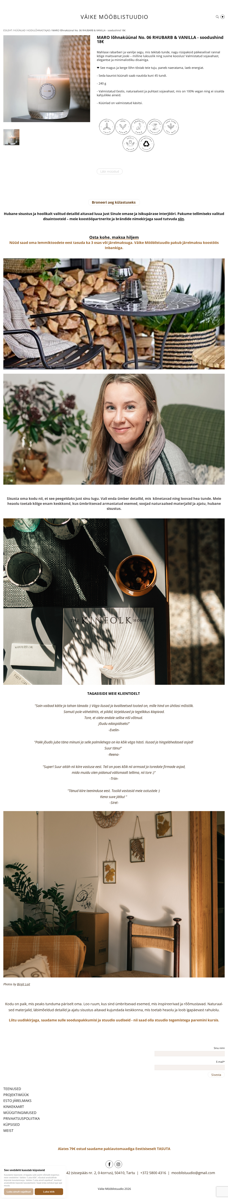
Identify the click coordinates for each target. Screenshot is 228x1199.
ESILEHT (7, 30)
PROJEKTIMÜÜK (16, 1094)
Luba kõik (49, 1191)
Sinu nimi (219, 1048)
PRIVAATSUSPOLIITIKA (21, 1118)
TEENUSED (12, 1088)
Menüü (222, 17)
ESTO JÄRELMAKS (17, 1100)
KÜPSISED (11, 1124)
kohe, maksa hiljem (119, 237)
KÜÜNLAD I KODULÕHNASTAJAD (32, 30)
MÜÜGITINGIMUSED (19, 1112)
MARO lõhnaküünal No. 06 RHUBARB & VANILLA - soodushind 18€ (89, 30)
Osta (94, 237)
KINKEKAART (13, 1106)
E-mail (219, 1061)
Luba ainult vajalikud (19, 1191)
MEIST (8, 1130)
